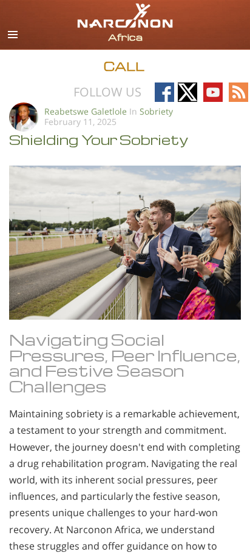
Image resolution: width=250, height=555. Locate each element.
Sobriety (156, 111)
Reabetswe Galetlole (85, 111)
